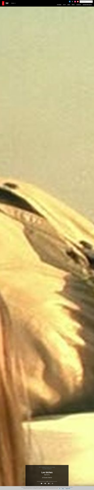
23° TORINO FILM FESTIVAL (47, 467)
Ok (59, 488)
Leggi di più (68, 488)
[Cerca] (91, 1)
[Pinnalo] (49, 483)
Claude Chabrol (47, 469)
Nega (63, 488)
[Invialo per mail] (41, 483)
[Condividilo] (45, 483)
